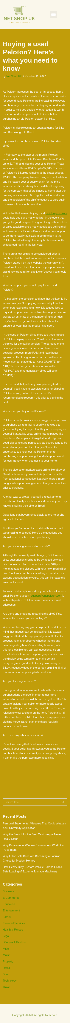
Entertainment (11, 910)
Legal (6, 936)
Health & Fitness (13, 929)
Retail (6, 967)
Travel (6, 986)
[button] (53, 14)
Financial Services (14, 923)
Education (9, 904)
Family (7, 916)
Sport (6, 974)
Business (8, 891)
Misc (6, 948)
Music (6, 955)
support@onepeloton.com (46, 595)
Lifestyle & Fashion (14, 942)
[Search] (63, 802)
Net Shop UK (14, 76)
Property (8, 961)
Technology (10, 980)
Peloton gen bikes (56, 213)
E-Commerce (11, 897)
